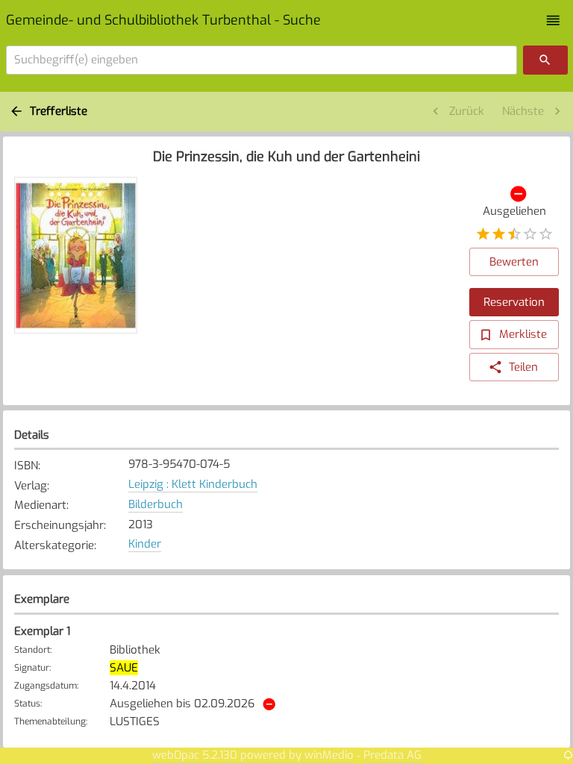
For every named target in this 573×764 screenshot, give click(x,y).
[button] (553, 20)
